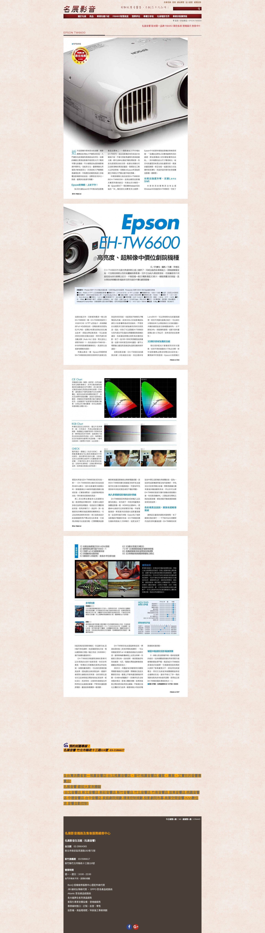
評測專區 (183, 20)
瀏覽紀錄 (197, 2)
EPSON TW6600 (195, 20)
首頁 (176, 20)
